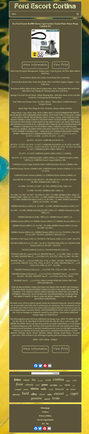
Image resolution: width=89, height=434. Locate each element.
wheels (29, 384)
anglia (68, 381)
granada (40, 380)
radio (43, 389)
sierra (35, 388)
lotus (17, 379)
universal (16, 395)
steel (37, 385)
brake (56, 398)
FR (47, 424)
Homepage (45, 408)
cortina (58, 379)
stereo (42, 394)
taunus (51, 389)
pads (67, 395)
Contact (45, 412)
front (19, 384)
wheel (26, 379)
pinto (45, 384)
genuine (36, 398)
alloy (34, 394)
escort (59, 393)
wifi (67, 389)
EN (43, 424)
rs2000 (74, 380)
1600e (49, 395)
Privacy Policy (45, 416)
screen (53, 385)
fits (34, 379)
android (47, 399)
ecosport (18, 389)
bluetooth (59, 389)
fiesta (60, 385)
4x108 (48, 380)
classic (67, 384)
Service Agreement (45, 420)
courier (25, 389)
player (73, 389)
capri (74, 393)
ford (25, 393)
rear (74, 385)
